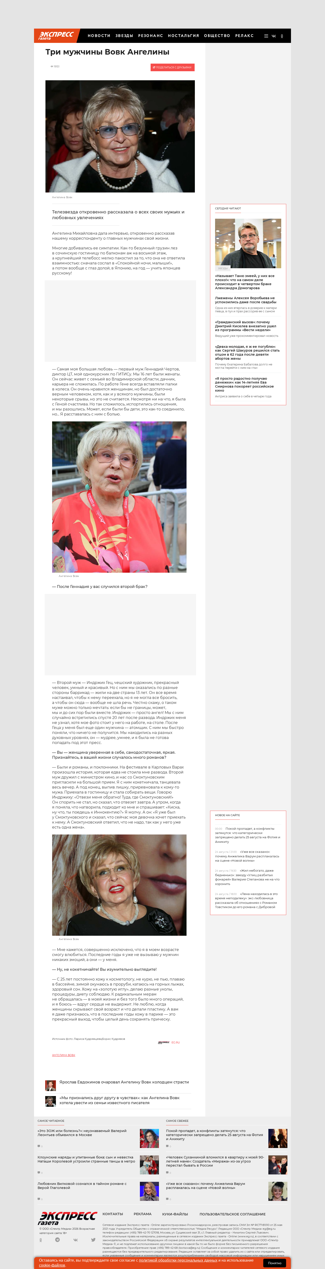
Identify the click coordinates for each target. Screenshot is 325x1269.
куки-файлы (175, 1214)
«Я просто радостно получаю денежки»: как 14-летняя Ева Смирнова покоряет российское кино (244, 385)
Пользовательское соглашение (233, 1214)
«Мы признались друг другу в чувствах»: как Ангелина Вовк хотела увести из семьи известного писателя (119, 1100)
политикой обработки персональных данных (178, 1260)
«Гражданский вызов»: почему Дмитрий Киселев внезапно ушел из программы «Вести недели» (245, 326)
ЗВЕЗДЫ (124, 35)
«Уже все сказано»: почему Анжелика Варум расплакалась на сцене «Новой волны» (205, 1186)
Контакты (113, 1214)
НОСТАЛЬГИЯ (183, 35)
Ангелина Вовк (63, 1055)
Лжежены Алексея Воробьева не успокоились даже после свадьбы (245, 300)
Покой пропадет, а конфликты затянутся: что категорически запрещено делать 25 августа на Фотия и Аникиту (214, 1135)
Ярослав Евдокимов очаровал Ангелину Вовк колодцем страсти (124, 1082)
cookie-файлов (52, 1265)
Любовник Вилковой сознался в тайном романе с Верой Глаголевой (82, 1186)
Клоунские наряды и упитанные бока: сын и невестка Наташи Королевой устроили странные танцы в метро (86, 1159)
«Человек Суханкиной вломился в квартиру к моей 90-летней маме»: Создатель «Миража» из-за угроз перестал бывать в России (215, 1161)
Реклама (143, 1214)
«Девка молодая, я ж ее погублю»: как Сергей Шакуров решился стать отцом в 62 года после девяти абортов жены (247, 353)
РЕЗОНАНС (150, 35)
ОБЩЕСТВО (217, 35)
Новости (99, 35)
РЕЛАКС (244, 35)
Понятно (274, 1263)
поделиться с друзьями (173, 67)
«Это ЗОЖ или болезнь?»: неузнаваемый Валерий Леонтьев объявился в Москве (82, 1133)
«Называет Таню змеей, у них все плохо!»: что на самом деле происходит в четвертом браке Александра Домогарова (245, 282)
